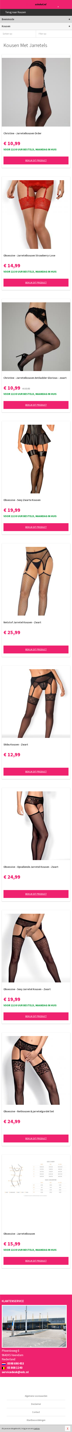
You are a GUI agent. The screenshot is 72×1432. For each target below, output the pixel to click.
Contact (36, 1412)
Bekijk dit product (36, 160)
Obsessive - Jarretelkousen (19, 1233)
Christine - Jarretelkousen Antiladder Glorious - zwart (35, 377)
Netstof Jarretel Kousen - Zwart (22, 622)
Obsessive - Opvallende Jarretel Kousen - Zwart (30, 866)
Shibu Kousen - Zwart (15, 744)
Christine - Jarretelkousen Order (22, 133)
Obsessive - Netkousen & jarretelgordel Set (28, 1111)
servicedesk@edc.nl (15, 1372)
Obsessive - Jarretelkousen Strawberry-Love (29, 255)
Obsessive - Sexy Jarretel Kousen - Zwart (27, 989)
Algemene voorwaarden (36, 1395)
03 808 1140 (14, 1368)
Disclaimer (36, 1404)
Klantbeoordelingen (36, 1420)
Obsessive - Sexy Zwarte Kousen (22, 500)
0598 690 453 (15, 1363)
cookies (37, 1428)
